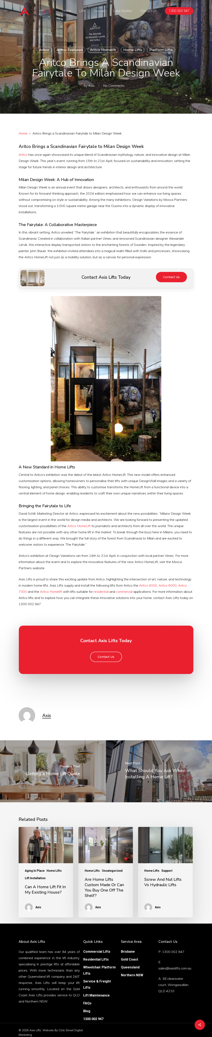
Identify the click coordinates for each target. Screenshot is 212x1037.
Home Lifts (132, 50)
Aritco (44, 50)
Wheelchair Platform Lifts (99, 970)
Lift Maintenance (96, 995)
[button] (171, 277)
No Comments (113, 85)
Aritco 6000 (168, 585)
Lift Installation (35, 878)
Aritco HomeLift (79, 526)
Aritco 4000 (148, 585)
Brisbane (128, 952)
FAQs (87, 1003)
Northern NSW (132, 975)
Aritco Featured (70, 50)
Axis (91, 85)
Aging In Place (35, 870)
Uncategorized (112, 870)
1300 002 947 (93, 1019)
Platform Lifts (161, 50)
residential (101, 591)
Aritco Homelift (103, 50)
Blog (86, 1011)
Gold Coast (129, 959)
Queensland (130, 967)
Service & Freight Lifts (97, 984)
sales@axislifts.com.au (174, 968)
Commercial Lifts (96, 952)
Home (23, 133)
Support (166, 870)
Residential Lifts (96, 959)
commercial (124, 591)
